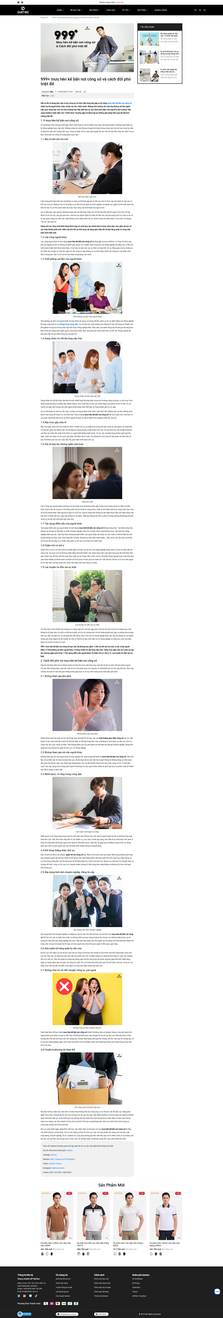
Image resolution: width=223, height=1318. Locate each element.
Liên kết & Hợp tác (62, 1292)
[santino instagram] (22, 2)
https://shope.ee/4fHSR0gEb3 (62, 1159)
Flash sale (119, 2)
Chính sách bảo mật (101, 1279)
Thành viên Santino (101, 1296)
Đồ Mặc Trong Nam (139, 1296)
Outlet (59, 10)
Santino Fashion (55, 1164)
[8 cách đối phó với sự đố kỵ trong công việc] (149, 57)
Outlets (69, 1150)
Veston (135, 1292)
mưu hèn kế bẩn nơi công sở (120, 103)
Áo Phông (136, 1283)
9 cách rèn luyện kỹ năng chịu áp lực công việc (169, 71)
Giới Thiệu (141, 10)
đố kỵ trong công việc (69, 324)
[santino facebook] (18, 2)
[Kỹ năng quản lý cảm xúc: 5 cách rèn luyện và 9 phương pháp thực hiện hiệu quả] (149, 39)
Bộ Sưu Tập (76, 10)
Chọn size (111, 10)
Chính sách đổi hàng (101, 1292)
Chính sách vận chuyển (102, 1287)
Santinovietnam (57, 1168)
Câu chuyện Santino (63, 1296)
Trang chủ (44, 17)
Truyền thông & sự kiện (64, 1287)
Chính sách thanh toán (102, 1283)
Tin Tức (125, 10)
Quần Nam (136, 1287)
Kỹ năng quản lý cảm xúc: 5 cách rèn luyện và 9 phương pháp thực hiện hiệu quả (169, 36)
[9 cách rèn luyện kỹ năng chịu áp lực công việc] (149, 75)
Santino (53, 1155)
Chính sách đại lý (62, 1283)
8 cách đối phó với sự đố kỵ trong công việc (170, 52)
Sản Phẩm (93, 10)
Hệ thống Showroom (63, 1279)
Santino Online (161, 10)
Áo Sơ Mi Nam (137, 1279)
